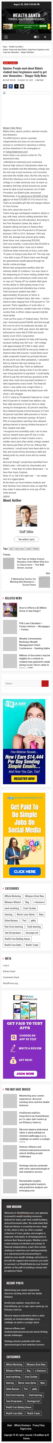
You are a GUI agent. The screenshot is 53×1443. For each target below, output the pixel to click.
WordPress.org (10, 983)
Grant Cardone (29, 908)
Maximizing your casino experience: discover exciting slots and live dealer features (10, 1101)
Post (24, 920)
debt (11, 548)
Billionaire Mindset (13, 902)
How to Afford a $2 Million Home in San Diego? (10, 610)
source (6, 496)
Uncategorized (32, 932)
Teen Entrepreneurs (13, 932)
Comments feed (11, 977)
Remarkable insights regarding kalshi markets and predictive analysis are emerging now (10, 1186)
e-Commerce (39, 902)
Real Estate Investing (14, 926)
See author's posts (27, 539)
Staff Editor (10, 80)
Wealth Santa (26, 15)
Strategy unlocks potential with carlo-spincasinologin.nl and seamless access (10, 1169)
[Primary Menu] (6, 37)
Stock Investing (34, 926)
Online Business (11, 920)
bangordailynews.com (17, 151)
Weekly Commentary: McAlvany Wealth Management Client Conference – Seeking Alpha (10, 644)
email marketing (12, 908)
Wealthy (36, 548)
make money (19, 548)
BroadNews (39, 1435)
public (33, 920)
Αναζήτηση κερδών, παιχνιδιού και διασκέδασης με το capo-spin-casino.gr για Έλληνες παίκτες (10, 1118)
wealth (28, 548)
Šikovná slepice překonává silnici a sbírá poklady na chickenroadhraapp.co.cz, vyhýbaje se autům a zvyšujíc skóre (10, 1135)
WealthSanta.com (25, 1213)
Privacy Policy (39, 1425)
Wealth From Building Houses (17, 939)
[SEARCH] (45, 683)
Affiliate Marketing (13, 896)
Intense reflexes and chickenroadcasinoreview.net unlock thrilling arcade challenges (10, 1152)
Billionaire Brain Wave (34, 896)
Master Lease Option (26, 914)
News (41, 914)
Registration (25, 1428)
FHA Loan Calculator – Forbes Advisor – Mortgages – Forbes (10, 627)
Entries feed (9, 971)
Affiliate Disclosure (22, 1425)
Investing (8, 914)
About (9, 1425)
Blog (27, 902)
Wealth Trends (32, 945)
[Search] (45, 37)
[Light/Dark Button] (36, 37)
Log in (6, 965)
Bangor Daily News (12, 128)
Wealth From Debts (10, 63)
